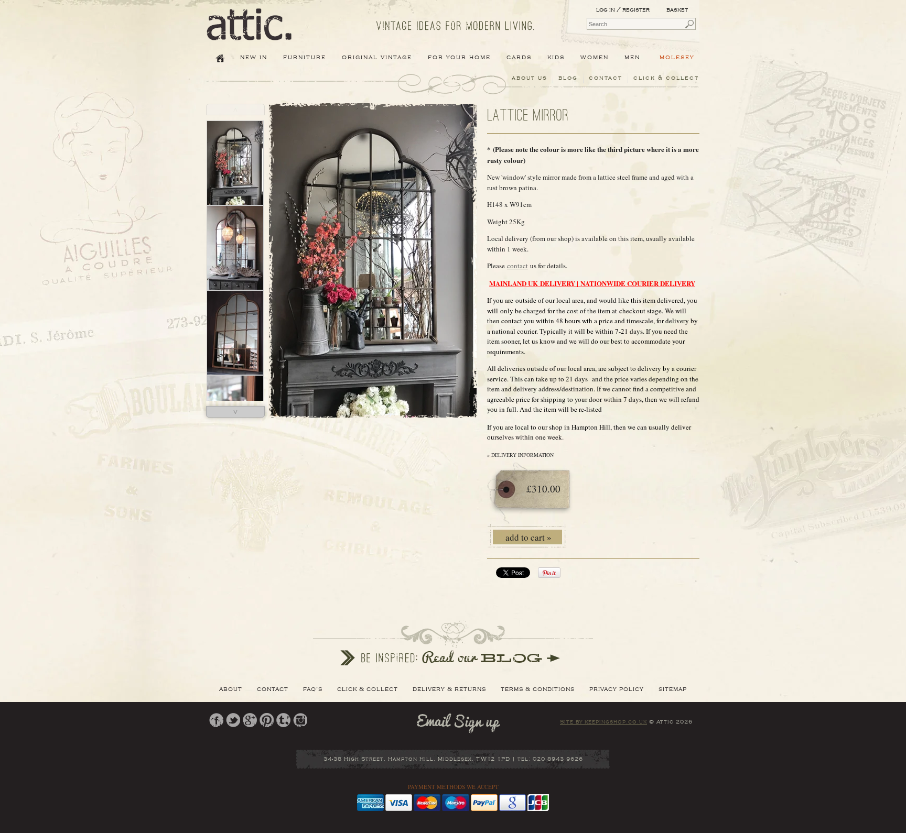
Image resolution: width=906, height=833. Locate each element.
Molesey (677, 57)
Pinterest (267, 720)
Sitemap (673, 689)
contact (517, 265)
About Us (529, 78)
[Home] (249, 33)
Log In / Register (623, 10)
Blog (568, 78)
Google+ (250, 720)
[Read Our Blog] (453, 642)
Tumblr (283, 720)
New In (253, 57)
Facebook (216, 720)
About (230, 689)
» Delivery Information (520, 454)
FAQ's (312, 689)
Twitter (233, 720)
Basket (677, 10)
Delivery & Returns (449, 689)
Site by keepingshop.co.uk (603, 722)
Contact (605, 78)
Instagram (300, 720)
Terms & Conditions (538, 689)
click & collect (666, 78)
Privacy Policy (616, 689)
